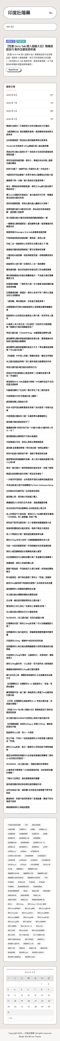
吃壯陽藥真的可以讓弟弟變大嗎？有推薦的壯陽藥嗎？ (29, 557)
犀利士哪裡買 (12, 926)
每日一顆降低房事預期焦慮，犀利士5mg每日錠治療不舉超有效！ (29, 187)
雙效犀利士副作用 (37, 952)
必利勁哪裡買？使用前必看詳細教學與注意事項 (26, 140)
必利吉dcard (12, 865)
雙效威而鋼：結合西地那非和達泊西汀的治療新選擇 (28, 269)
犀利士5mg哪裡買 (43, 913)
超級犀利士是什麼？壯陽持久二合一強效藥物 (25, 264)
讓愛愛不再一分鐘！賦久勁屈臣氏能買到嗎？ (25, 180)
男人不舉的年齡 (24, 935)
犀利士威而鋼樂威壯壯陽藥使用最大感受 (23, 551)
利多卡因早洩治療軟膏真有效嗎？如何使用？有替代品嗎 (29, 408)
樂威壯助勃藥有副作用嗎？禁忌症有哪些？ (24, 473)
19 (22, 1001)
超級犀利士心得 (28, 944)
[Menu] (50, 13)
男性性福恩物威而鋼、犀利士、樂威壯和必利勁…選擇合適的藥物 (29, 161)
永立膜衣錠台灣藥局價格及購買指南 (22, 594)
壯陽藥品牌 (11, 834)
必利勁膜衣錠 (46, 860)
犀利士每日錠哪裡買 (38, 930)
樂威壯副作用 (12, 895)
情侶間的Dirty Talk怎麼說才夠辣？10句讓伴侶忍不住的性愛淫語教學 (30, 383)
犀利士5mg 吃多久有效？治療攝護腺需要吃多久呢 (28, 540)
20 (29, 1001)
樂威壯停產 (35, 891)
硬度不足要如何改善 (14, 939)
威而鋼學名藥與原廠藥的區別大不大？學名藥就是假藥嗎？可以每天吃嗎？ (29, 348)
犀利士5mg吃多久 (27, 913)
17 (8, 1001)
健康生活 (10, 41)
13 (28, 995)
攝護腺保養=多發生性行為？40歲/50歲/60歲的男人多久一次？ (29, 429)
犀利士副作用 (27, 922)
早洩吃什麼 (21, 882)
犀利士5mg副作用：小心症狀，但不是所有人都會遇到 (29, 663)
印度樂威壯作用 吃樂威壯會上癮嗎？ (22, 396)
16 (49, 995)
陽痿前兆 (22, 948)
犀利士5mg (19, 904)
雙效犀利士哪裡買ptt (14, 957)
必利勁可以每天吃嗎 (14, 856)
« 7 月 (10, 1018)
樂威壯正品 (24, 900)
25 (15, 1006)
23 (49, 1001)
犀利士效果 (11, 930)
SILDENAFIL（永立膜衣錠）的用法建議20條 (25, 617)
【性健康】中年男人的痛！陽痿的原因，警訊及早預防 (29, 356)
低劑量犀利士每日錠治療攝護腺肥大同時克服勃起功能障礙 (29, 647)
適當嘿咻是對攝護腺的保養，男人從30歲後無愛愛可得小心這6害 (30, 460)
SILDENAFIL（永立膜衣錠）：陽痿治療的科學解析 (27, 764)
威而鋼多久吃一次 (39, 843)
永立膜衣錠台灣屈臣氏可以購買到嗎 (22, 612)
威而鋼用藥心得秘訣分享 (17, 401)
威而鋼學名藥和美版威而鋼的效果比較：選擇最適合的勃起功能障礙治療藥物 (29, 340)
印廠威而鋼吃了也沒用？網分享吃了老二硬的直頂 (27, 390)
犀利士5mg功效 (13, 913)
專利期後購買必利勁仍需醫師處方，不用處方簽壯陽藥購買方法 (29, 276)
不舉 (26, 825)
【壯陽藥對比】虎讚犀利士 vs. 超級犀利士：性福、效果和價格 (29, 685)
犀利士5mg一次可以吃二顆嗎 (37, 904)
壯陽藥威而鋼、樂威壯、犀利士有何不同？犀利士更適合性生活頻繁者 (29, 294)
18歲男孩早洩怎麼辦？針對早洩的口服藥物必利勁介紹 (29, 175)
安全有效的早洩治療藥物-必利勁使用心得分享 (26, 508)
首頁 (8, 27)
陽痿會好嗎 (43, 948)
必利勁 (45, 847)
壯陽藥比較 (35, 834)
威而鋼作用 (11, 838)
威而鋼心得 (11, 847)
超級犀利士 (41, 939)
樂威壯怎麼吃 (12, 900)
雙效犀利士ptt (23, 952)
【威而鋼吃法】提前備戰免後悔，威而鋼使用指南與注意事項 (29, 133)
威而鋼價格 (36, 838)
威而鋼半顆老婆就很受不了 (18, 422)
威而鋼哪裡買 (25, 843)
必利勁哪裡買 (29, 856)
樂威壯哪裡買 (25, 895)
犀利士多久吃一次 (26, 926)
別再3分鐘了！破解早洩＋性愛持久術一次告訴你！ (28, 169)
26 (22, 1006)
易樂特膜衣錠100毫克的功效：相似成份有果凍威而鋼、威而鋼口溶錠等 (28, 210)
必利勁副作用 (35, 851)
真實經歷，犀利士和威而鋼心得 (20, 563)
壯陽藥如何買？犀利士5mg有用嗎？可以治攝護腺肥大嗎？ (29, 624)
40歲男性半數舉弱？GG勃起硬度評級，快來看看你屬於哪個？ (29, 771)
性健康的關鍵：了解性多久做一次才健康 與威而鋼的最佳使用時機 (30, 285)
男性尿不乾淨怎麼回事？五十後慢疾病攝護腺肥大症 (28, 522)
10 (8, 995)
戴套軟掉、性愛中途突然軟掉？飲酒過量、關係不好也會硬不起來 (29, 800)
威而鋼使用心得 (24, 838)
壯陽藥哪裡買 (23, 834)
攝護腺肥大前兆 (33, 869)
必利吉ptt (23, 865)
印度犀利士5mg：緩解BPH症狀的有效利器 (24, 640)
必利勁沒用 (22, 860)
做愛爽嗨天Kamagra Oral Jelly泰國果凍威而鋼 (26, 232)
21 (35, 1001)
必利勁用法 (34, 860)
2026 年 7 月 (11, 103)
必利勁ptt (23, 851)
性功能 (10, 869)
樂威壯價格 (46, 891)
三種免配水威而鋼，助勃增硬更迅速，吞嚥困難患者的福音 (29, 256)
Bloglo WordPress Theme (30, 1036)
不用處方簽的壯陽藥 (14, 825)
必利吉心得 (46, 865)
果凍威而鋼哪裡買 (13, 891)
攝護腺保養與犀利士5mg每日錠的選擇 (22, 669)
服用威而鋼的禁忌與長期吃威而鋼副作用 (23, 784)
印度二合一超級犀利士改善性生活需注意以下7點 (27, 243)
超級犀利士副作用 (13, 944)
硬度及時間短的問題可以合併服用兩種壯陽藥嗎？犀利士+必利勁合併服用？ (29, 756)
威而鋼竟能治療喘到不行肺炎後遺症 (22, 436)
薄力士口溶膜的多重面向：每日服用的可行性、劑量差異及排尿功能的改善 (29, 196)
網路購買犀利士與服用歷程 (18, 807)
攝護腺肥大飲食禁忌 (34, 878)
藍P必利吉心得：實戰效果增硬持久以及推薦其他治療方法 (29, 676)
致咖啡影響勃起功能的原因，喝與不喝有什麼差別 (27, 528)
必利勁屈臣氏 (42, 856)
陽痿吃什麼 (32, 948)
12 (22, 995)
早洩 (46, 878)
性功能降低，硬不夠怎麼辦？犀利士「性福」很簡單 (28, 577)
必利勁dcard (12, 851)
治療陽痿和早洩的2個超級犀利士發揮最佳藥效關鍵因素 (29, 308)
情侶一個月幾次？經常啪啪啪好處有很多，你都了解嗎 (29, 468)
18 (15, 1001)
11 (15, 995)
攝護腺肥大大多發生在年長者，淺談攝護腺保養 (26, 502)
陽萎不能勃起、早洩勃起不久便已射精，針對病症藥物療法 (29, 570)
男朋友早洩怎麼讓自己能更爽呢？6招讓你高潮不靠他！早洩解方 (28, 374)
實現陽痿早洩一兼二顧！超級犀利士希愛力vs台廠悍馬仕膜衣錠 (29, 693)
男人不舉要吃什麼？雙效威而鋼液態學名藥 (24, 534)
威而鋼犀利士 (23, 847)
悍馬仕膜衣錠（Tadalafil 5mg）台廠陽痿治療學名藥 (28, 333)
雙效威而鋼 (11, 952)
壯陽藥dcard (43, 829)
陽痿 (39, 944)
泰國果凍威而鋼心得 (38, 900)
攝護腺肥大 (19, 869)
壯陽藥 (33, 829)
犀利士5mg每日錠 (43, 917)
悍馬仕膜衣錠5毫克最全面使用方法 (21, 367)
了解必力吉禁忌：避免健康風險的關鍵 (22, 778)
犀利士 (10, 904)
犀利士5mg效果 (28, 917)
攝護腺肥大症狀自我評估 (15, 878)
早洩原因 (11, 882)
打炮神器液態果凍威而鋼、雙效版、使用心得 (25, 238)
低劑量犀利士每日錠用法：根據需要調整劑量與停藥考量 (29, 633)
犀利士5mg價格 (30, 908)
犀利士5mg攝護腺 (13, 917)
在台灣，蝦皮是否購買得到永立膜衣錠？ (23, 600)
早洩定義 (32, 882)
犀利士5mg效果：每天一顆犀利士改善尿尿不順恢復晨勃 (29, 748)
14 (35, 995)
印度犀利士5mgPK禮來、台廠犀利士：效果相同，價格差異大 (29, 656)
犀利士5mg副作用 (44, 908)
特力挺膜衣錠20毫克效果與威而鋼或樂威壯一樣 (27, 218)
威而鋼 (45, 834)
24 (9, 1006)
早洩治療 (42, 882)
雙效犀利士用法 (30, 957)
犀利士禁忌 (11, 935)
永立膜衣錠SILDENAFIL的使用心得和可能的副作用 (28, 718)
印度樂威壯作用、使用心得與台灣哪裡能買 (24, 442)
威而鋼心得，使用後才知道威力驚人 (22, 496)
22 (42, 1001)
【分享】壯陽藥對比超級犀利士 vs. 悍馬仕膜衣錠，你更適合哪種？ (29, 702)
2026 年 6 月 (11, 111)
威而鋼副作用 (12, 843)
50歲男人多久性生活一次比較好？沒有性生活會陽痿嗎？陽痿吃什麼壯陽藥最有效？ (29, 325)
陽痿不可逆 (11, 948)
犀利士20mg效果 (13, 922)
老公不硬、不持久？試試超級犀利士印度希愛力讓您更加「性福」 (29, 739)
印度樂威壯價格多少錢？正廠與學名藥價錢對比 (26, 416)
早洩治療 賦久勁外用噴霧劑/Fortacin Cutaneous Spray (29, 485)
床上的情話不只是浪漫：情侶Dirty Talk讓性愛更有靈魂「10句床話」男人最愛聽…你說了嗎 (30, 515)
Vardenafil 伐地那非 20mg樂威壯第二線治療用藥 (27, 146)
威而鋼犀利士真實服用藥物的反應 (21, 589)
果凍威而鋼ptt (37, 887)
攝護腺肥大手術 (28, 873)
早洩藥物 (11, 887)
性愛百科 (21, 41)
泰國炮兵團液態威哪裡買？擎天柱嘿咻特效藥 (25, 249)
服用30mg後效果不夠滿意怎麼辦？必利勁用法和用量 (29, 583)
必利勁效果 (11, 860)
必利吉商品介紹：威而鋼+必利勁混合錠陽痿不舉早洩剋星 (29, 791)
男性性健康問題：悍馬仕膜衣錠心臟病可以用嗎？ (27, 203)
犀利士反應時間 (40, 922)
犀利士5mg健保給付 (14, 908)
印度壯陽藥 (19, 12)
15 (42, 995)
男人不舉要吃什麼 (39, 935)
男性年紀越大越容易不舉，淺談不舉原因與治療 (26, 453)
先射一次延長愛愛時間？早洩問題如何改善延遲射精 (28, 545)
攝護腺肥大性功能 (13, 873)
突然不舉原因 (29, 939)
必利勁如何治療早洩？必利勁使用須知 (22, 491)
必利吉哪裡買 (35, 865)
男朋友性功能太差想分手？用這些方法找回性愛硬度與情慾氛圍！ (29, 153)
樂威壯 (25, 891)
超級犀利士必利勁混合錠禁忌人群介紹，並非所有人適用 (29, 317)
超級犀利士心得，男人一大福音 (20, 732)
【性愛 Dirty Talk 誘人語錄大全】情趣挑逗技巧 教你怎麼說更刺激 (29, 48)
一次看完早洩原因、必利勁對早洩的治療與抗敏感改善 (29, 479)
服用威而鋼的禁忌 (23, 887)
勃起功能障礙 (36, 825)
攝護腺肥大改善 (42, 873)
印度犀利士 (22, 829)
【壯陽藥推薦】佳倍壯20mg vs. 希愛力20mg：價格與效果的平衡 (29, 725)
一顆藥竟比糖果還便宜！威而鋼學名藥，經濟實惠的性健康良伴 (29, 225)
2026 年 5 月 (11, 119)
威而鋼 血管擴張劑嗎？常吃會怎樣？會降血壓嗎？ (28, 448)
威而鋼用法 (35, 847)
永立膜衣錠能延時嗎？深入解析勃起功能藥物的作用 (28, 361)
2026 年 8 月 (11, 95)
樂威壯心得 (36, 895)
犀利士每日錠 (23, 930)
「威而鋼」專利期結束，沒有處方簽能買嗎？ (25, 301)
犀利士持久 (39, 926)
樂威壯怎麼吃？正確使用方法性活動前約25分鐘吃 (28, 126)
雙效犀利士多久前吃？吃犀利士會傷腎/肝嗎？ (26, 606)
